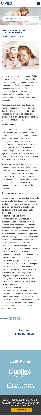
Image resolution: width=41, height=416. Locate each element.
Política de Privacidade (12, 404)
